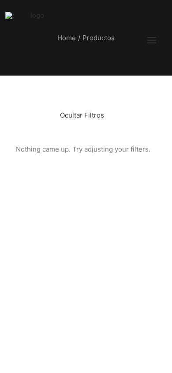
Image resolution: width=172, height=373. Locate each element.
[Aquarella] (33, 40)
